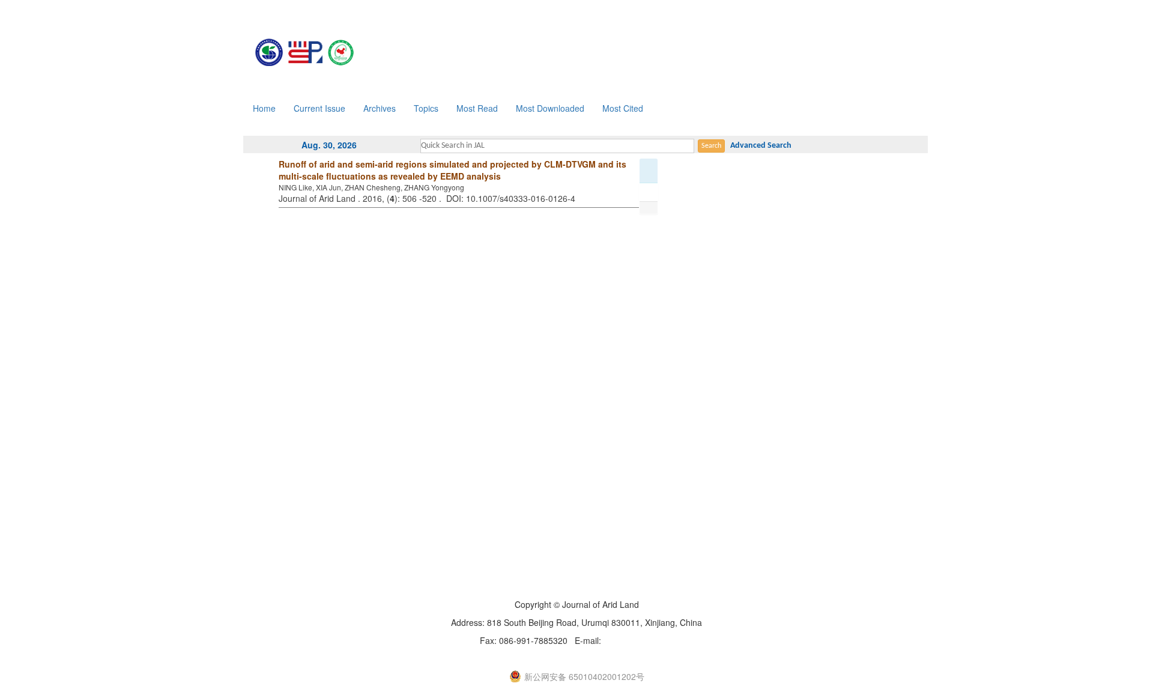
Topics (426, 108)
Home (264, 108)
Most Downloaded (550, 108)
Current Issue (319, 108)
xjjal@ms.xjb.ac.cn (639, 640)
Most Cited (622, 108)
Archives (379, 108)
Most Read (477, 108)
